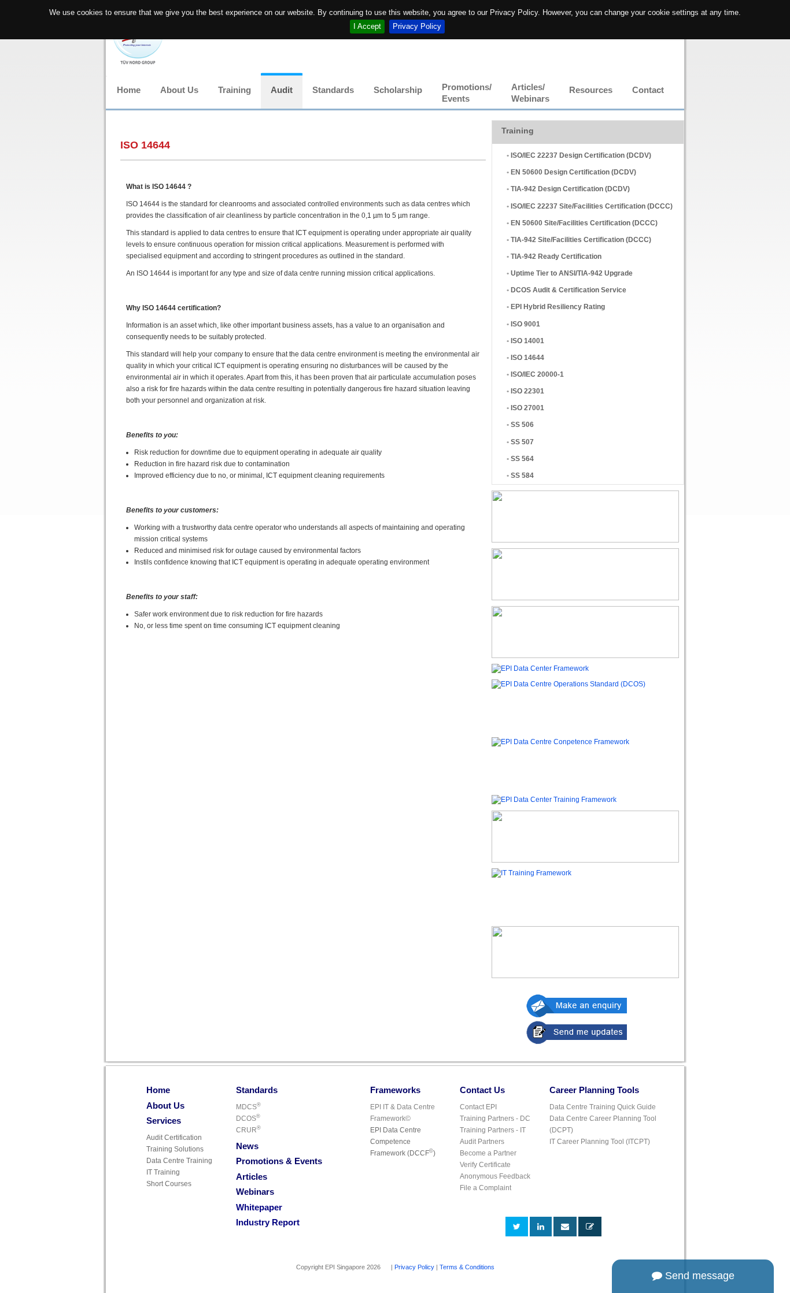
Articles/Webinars (530, 93)
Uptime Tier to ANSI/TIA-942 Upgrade (572, 273)
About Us (179, 90)
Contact (648, 90)
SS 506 (522, 425)
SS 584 (522, 475)
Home (129, 90)
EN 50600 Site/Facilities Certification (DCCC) (584, 223)
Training (234, 90)
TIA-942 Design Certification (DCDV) (570, 189)
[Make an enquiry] (605, 1005)
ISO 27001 (527, 408)
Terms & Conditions (467, 1267)
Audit (282, 90)
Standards (333, 90)
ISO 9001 (525, 324)
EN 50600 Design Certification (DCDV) (573, 172)
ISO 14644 (527, 358)
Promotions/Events (467, 93)
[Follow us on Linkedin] (541, 1226)
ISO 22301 (527, 391)
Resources (590, 90)
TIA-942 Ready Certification (556, 256)
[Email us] (565, 1226)
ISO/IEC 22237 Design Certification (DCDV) (581, 155)
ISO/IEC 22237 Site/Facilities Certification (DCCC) (592, 206)
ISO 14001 (527, 341)
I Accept (367, 26)
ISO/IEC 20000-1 (537, 374)
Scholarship (398, 90)
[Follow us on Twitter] (516, 1226)
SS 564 (522, 459)
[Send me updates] (605, 1032)
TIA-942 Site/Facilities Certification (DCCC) (581, 240)
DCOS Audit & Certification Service (568, 290)
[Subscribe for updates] (589, 1226)
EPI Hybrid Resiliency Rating (558, 307)
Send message (698, 1275)
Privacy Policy (417, 26)
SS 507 (522, 442)
